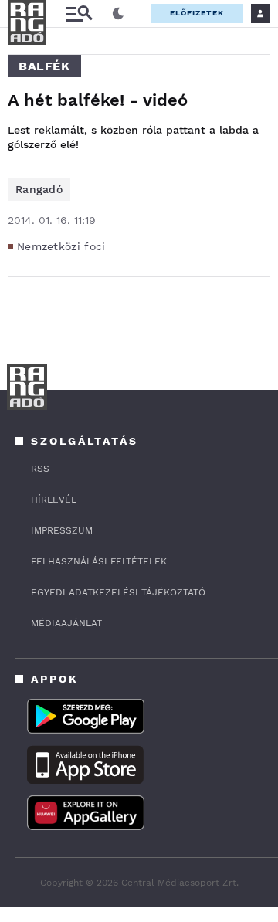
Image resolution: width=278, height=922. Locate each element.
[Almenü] (79, 13)
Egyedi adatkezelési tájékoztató (118, 592)
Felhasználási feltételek (99, 561)
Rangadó (39, 189)
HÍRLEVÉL (53, 499)
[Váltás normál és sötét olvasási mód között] (118, 14)
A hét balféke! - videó (98, 100)
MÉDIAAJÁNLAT (66, 623)
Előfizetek (197, 12)
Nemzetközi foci (61, 246)
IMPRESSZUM (62, 530)
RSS (40, 468)
